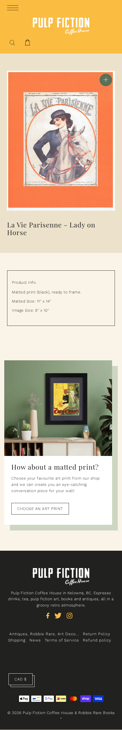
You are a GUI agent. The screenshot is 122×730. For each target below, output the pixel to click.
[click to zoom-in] (106, 80)
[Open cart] (27, 42)
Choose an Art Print (40, 508)
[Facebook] (49, 618)
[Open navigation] (14, 7)
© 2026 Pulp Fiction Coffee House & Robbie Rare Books (61, 712)
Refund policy (97, 640)
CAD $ (20, 679)
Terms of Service (62, 640)
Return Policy (96, 634)
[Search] (12, 42)
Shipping (17, 640)
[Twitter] (59, 618)
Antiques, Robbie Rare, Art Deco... (44, 634)
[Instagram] (71, 618)
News (35, 640)
